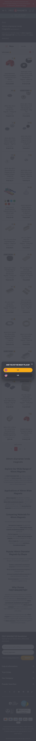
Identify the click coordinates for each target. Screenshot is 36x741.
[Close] (32, 364)
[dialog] (18, 370)
